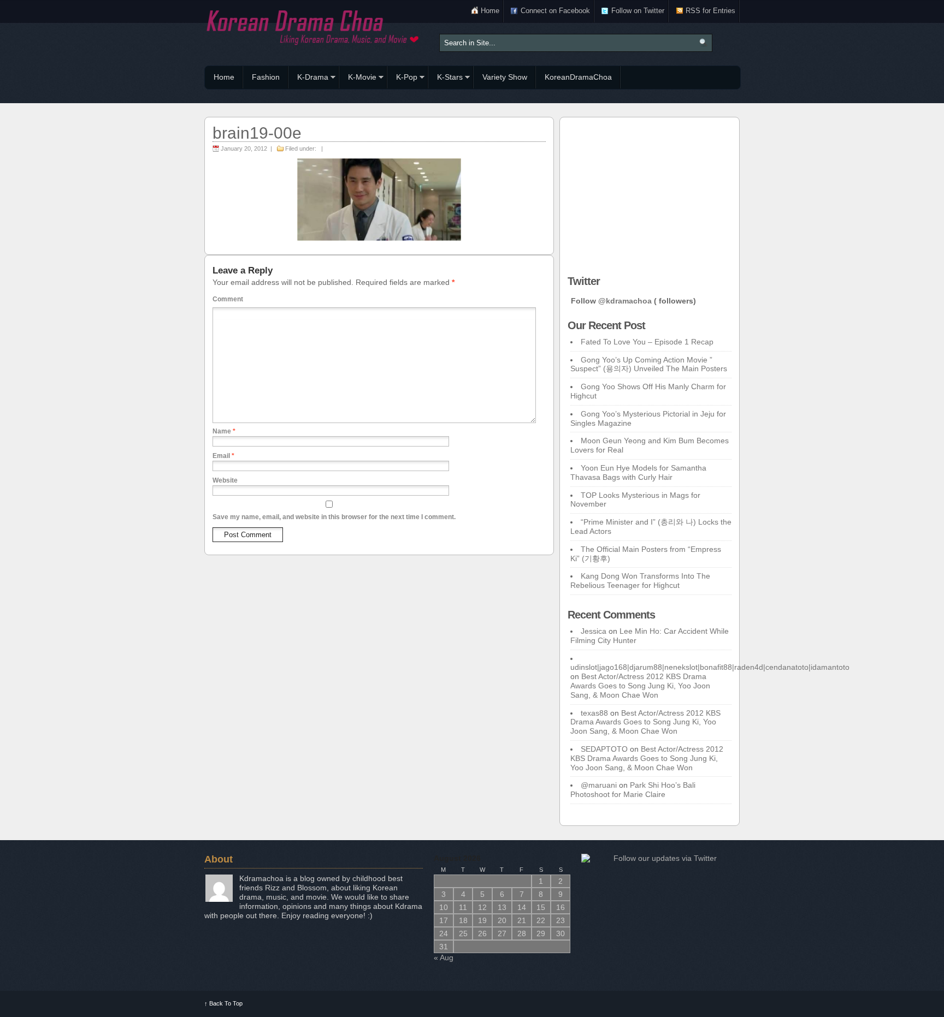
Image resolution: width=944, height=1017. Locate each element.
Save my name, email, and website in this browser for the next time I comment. (334, 517)
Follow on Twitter (637, 11)
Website (225, 480)
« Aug (443, 957)
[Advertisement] (649, 193)
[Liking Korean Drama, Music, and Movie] (313, 26)
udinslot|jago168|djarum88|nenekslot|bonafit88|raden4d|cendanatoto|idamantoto (709, 667)
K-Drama (308, 79)
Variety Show (504, 77)
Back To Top (223, 1003)
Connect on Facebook (555, 11)
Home (490, 11)
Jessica (593, 631)
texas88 (594, 713)
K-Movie (357, 79)
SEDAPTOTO (604, 749)
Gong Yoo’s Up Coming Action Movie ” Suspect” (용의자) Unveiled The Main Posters (648, 364)
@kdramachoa (625, 300)
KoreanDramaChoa (578, 77)
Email (223, 456)
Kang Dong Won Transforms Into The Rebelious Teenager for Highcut (640, 581)
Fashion (266, 77)
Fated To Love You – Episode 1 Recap (647, 341)
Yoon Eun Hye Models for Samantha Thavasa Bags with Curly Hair (638, 472)
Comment (228, 299)
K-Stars (445, 79)
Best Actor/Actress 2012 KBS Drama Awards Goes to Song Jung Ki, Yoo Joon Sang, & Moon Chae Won (640, 685)
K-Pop (402, 79)
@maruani (599, 785)
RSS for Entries (710, 11)
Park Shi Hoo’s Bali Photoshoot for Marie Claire (632, 790)
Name (224, 431)
